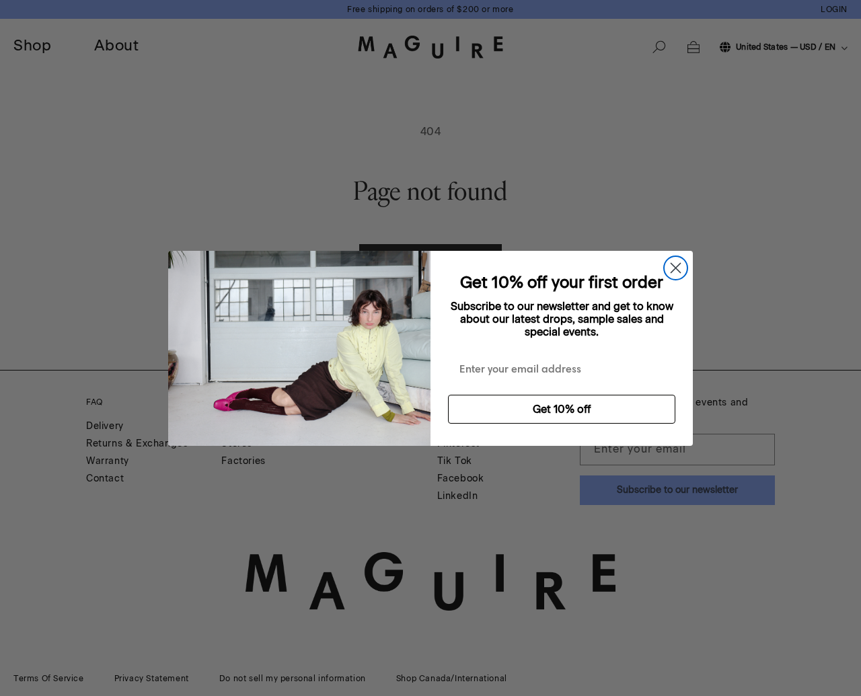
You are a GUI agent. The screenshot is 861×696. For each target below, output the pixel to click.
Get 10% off (562, 409)
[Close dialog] (675, 268)
